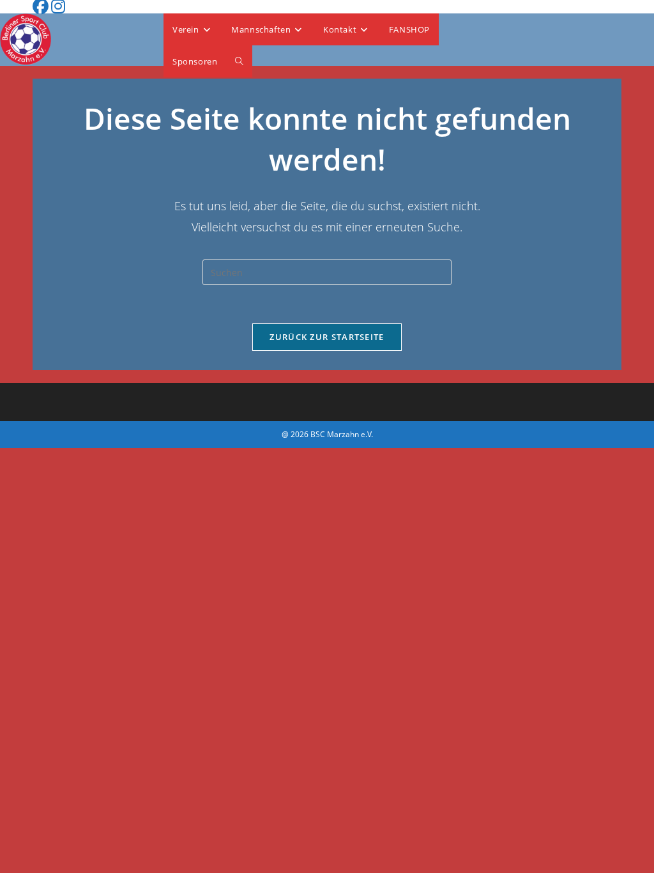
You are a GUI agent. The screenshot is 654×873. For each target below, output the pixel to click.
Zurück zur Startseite (327, 337)
